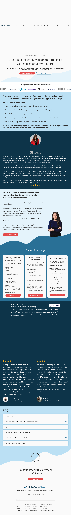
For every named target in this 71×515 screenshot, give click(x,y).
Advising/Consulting (30, 512)
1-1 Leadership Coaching (30, 508)
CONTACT (19, 508)
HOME (18, 504)
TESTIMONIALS (20, 512)
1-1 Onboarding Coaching (31, 506)
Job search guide (43, 508)
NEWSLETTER (19, 510)
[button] (17, 25)
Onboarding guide (44, 506)
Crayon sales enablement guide (47, 510)
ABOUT (18, 506)
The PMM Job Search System (31, 510)
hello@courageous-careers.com (37, 496)
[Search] (68, 25)
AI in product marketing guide (47, 504)
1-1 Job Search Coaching (30, 504)
